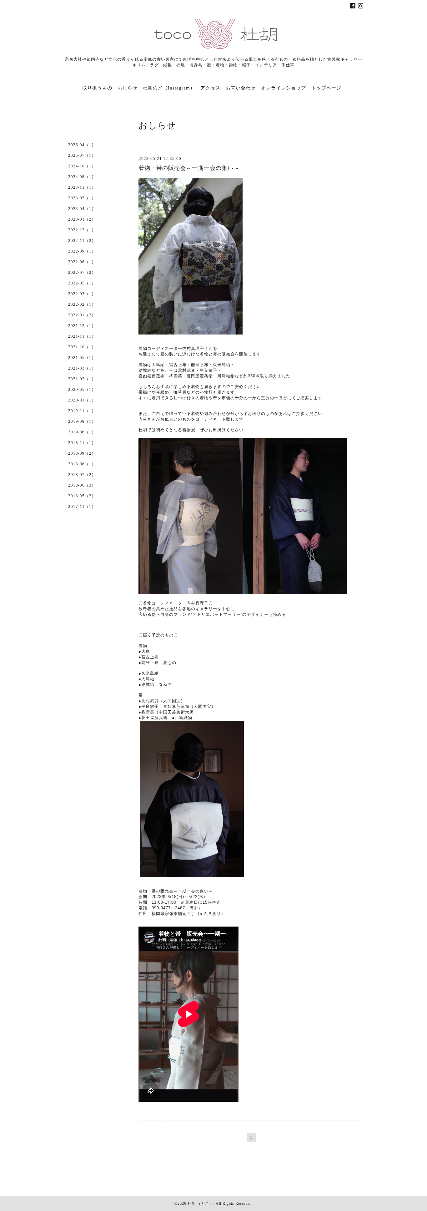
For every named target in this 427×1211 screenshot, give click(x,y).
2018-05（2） (82, 495)
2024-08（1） (82, 176)
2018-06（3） (82, 485)
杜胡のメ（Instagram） (169, 87)
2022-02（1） (82, 304)
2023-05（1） (82, 198)
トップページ (326, 87)
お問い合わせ (241, 87)
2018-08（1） (82, 464)
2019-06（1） (82, 432)
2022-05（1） (82, 283)
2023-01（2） (82, 219)
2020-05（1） (82, 389)
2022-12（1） (82, 229)
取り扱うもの (97, 87)
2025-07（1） (82, 155)
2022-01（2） (82, 315)
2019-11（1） (82, 410)
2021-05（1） (82, 357)
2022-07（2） (82, 272)
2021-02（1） (82, 378)
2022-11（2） (82, 240)
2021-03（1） (82, 368)
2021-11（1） (82, 336)
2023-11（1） (82, 187)
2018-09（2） (82, 453)
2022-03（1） (82, 293)
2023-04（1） (82, 208)
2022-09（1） (82, 251)
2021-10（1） (82, 347)
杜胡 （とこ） (200, 1203)
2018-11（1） (82, 442)
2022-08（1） (82, 261)
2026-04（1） (82, 144)
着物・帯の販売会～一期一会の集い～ (188, 168)
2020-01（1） (82, 400)
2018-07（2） (82, 474)
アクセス (210, 87)
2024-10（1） (82, 166)
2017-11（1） (82, 506)
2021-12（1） (82, 325)
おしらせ (128, 87)
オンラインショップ (283, 87)
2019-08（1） (82, 421)
